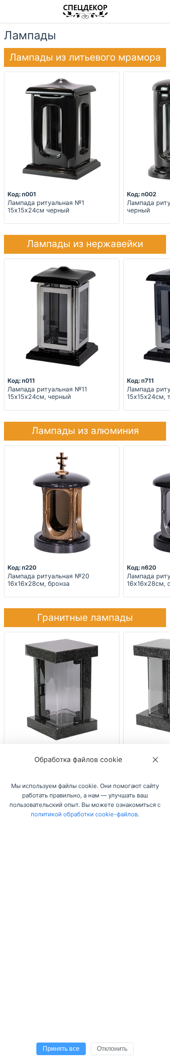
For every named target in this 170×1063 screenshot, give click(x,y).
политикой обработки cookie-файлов (84, 814)
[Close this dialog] (155, 759)
